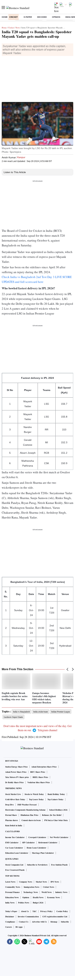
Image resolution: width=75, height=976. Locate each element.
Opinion (56, 17)
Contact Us (23, 922)
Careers (8, 927)
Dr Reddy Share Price (14, 782)
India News (9, 902)
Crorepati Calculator (37, 837)
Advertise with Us (39, 922)
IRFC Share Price (37, 772)
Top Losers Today (36, 799)
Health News (38, 897)
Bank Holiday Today (56, 794)
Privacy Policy (46, 911)
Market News (41, 882)
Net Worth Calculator (59, 837)
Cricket (13, 17)
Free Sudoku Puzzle (59, 865)
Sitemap (53, 922)
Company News (25, 882)
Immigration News (31, 887)
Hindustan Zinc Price (29, 815)
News (18, 27)
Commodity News (12, 887)
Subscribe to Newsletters (37, 865)
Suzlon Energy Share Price (16, 767)
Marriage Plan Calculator (43, 853)
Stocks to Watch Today (34, 794)
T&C (34, 911)
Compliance (10, 922)
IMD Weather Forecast (27, 804)
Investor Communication (28, 916)
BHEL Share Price (40, 777)
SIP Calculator (28, 842)
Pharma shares (11, 820)
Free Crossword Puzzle (15, 870)
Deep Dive (9, 804)
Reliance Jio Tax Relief (51, 815)
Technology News (30, 892)
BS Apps (19, 927)
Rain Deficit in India (13, 825)
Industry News (61, 892)
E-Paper (28, 17)
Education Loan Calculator (16, 853)
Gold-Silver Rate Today (15, 799)
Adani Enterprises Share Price (44, 767)
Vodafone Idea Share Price (38, 782)
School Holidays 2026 (58, 810)
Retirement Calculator (47, 842)
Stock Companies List (14, 865)
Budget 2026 (38, 902)
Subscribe (65, 922)
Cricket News (48, 887)
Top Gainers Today (55, 799)
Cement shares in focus (31, 820)
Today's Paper (11, 911)
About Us (25, 911)
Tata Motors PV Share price (17, 777)
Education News (12, 897)
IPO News (55, 882)
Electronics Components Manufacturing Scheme (25, 810)
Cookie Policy (62, 911)
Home (5, 17)
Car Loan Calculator (14, 848)
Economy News (53, 897)
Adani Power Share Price (16, 772)
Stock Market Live (13, 794)
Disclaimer (9, 916)
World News (47, 892)
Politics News (23, 902)
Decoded (42, 17)
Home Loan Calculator (36, 848)
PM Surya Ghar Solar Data (56, 820)
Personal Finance (12, 892)
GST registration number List (54, 916)
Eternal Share (11, 815)
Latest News (10, 882)
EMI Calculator (11, 842)
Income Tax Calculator (15, 837)
